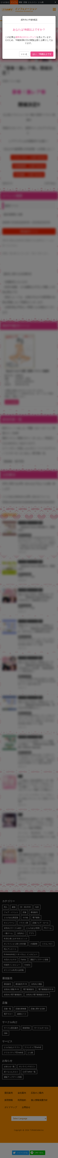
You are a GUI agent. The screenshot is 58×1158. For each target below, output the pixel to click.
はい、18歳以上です (41, 54)
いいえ (24, 54)
